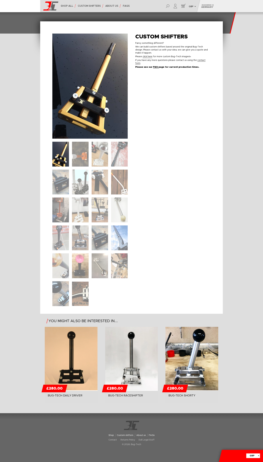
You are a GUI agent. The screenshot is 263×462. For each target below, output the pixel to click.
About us (141, 435)
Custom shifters (125, 435)
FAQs (152, 435)
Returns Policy (128, 440)
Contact (113, 440)
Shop (111, 435)
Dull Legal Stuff (146, 440)
